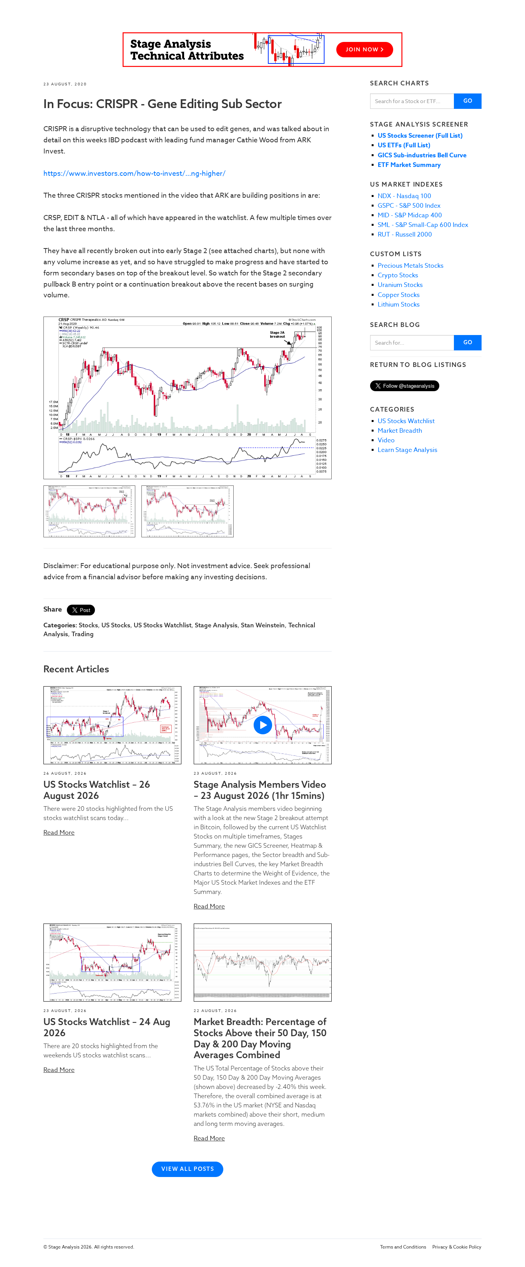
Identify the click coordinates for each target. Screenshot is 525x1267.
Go (468, 100)
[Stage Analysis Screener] (262, 49)
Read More (59, 832)
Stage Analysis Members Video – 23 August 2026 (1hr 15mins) (260, 790)
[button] (112, 725)
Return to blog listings (418, 364)
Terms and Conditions (403, 1247)
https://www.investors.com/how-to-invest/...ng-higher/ (134, 173)
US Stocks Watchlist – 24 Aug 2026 (106, 1027)
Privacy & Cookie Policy (457, 1247)
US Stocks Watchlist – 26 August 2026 (96, 790)
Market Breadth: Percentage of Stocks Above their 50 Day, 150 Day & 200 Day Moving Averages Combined (260, 1038)
